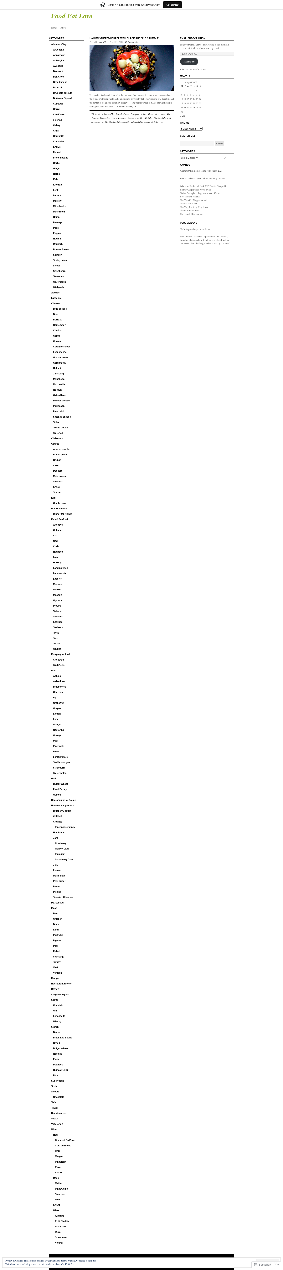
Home (54, 27)
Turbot (56, 643)
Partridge (58, 935)
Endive (57, 147)
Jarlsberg (58, 373)
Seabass (58, 627)
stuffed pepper (157, 121)
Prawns (57, 605)
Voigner (59, 1242)
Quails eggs (59, 503)
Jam (55, 838)
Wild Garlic (59, 665)
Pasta (56, 1059)
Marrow (57, 201)
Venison (57, 973)
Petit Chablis (62, 1221)
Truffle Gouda (60, 427)
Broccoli (57, 87)
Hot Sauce (58, 832)
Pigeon (57, 940)
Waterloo (58, 433)
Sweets (55, 1091)
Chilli (56, 130)
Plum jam (60, 854)
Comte (56, 336)
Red (55, 1134)
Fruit (53, 670)
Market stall (57, 902)
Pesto (56, 886)
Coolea (57, 341)
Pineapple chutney (65, 827)
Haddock (58, 551)
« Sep (182, 115)
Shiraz (58, 1172)
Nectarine (58, 730)
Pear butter (59, 881)
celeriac (57, 120)
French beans (60, 157)
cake (56, 465)
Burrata (57, 319)
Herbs (56, 174)
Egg (53, 497)
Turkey (57, 962)
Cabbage (58, 103)
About (63, 27)
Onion (56, 217)
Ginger (56, 168)
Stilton (56, 422)
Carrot (56, 109)
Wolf (57, 1199)
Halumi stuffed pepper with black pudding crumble (124, 38)
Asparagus (59, 55)
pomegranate (60, 757)
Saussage (58, 956)
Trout (56, 632)
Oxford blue (59, 395)
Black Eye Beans (62, 1037)
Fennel (56, 152)
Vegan (54, 1118)
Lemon (57, 713)
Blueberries (59, 686)
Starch (55, 1027)
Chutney (57, 821)
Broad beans (60, 82)
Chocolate (58, 1097)
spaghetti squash (60, 994)
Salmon (57, 611)
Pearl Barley (60, 789)
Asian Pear (59, 681)
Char (56, 535)
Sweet (56, 1205)
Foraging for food (60, 654)
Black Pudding (146, 117)
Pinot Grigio (61, 1188)
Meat (54, 908)
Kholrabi (57, 184)
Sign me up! (189, 61)
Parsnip (57, 222)
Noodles (57, 1054)
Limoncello (59, 1016)
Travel (54, 1108)
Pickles (57, 892)
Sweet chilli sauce (63, 897)
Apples (57, 676)
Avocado (58, 66)
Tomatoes (58, 276)
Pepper (57, 233)
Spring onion (60, 260)
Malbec (59, 1183)
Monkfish (58, 589)
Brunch (57, 460)
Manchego (58, 379)
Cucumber (59, 141)
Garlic (56, 163)
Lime (56, 719)
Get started (172, 4)
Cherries (58, 692)
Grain (54, 778)
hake (56, 557)
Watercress (59, 282)
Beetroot (58, 71)
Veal (55, 967)
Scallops (58, 622)
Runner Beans (61, 249)
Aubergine (58, 60)
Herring (57, 562)
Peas (56, 228)
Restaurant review (61, 983)
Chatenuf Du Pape (65, 1140)
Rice (55, 1075)
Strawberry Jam (64, 859)
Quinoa (57, 794)
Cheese (55, 303)
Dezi (57, 1151)
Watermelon (59, 773)
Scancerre (61, 1237)
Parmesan (58, 406)
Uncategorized (59, 1113)
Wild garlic (58, 287)
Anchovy (58, 524)
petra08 (102, 41)
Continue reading (126, 106)
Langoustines (60, 568)
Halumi (57, 368)
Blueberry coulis (62, 811)
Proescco (60, 1226)
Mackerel (58, 584)
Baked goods (60, 454)
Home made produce (62, 805)
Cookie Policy (67, 1264)
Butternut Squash (62, 98)
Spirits (54, 1000)
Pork (55, 946)
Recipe (55, 978)
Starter (57, 492)
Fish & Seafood (59, 519)
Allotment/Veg (58, 44)
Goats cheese (60, 357)
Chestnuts (58, 659)
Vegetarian (57, 1124)
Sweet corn (59, 271)
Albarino (59, 1215)
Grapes (57, 708)
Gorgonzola (59, 363)
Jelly (55, 865)
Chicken (57, 919)
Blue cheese (60, 309)
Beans (56, 1032)
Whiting (57, 649)
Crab (56, 546)
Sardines (58, 616)
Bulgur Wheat (60, 784)
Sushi (54, 1086)
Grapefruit (58, 703)
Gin (55, 1010)
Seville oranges (61, 762)
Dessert (57, 470)
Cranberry (60, 843)
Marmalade (59, 875)
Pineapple (58, 746)
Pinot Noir (60, 1161)
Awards (55, 292)
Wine (54, 1129)
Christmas (57, 438)
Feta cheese (60, 352)
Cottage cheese (61, 346)
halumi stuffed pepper (140, 121)
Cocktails (58, 1005)
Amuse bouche (61, 449)
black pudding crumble (119, 121)
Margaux (60, 1156)
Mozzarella (59, 384)
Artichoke (58, 49)
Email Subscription (192, 38)
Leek (56, 190)
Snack (56, 487)
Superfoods (57, 1081)
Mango (56, 724)
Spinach (57, 255)
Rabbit (56, 951)
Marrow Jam (62, 848)
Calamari (58, 530)
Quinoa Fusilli (60, 1070)
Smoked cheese (62, 416)
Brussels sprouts (62, 93)
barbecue (56, 298)
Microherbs (59, 206)
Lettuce (57, 195)
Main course (60, 476)
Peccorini (58, 411)
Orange (57, 735)
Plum (56, 751)
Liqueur (57, 870)
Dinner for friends (62, 514)
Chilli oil (57, 816)
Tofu (53, 1102)
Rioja (58, 1167)
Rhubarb (58, 244)
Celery (56, 125)
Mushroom (59, 211)
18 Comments (131, 41)
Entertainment (59, 508)
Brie (55, 314)
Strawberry (59, 767)
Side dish (58, 481)
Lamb (56, 929)
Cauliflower (59, 114)
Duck (56, 924)
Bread (56, 1043)
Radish (57, 238)
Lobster (57, 578)
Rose (56, 1178)
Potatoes (58, 1064)
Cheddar (58, 330)
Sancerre (60, 1194)
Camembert (59, 325)
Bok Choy (58, 76)
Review (55, 989)
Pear (55, 740)
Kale (55, 179)
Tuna (55, 638)
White (56, 1210)
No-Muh (57, 390)
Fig (54, 697)
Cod (55, 541)
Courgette (58, 136)
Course (55, 443)
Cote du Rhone (63, 1145)
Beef (55, 913)
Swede (56, 265)
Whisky (57, 1021)
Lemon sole (59, 573)
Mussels (57, 595)
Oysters (57, 600)
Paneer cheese (61, 400)
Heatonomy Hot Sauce (63, 800)
